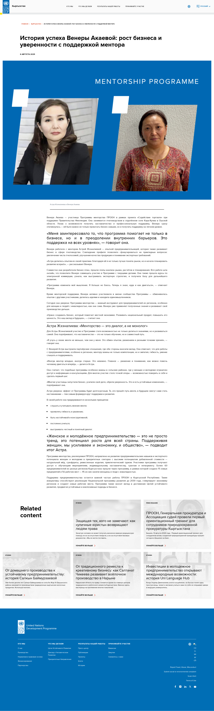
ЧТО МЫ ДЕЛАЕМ (85, 6)
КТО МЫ (70, 6)
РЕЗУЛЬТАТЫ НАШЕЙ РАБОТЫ (108, 6)
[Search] (194, 652)
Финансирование (25, 661)
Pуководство (23, 652)
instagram (180, 686)
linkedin (185, 686)
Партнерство (23, 665)
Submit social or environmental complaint (180, 671)
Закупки (111, 652)
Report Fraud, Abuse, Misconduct (183, 667)
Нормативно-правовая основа (30, 657)
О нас (20, 648)
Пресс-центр (83, 648)
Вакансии (112, 648)
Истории (81, 665)
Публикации (83, 652)
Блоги (80, 661)
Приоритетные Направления (59, 659)
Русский (204, 6)
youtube (195, 686)
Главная (24, 24)
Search (193, 6)
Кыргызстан (18, 6)
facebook (175, 686)
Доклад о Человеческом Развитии (58, 653)
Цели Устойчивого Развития (59, 648)
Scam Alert (192, 676)
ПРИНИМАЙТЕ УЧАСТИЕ (134, 6)
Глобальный (189, 6)
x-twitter (190, 686)
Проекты (81, 657)
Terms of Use (191, 680)
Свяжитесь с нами (115, 657)
